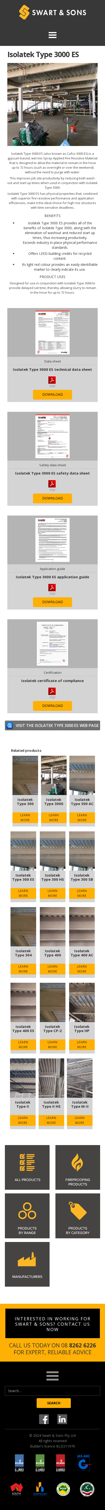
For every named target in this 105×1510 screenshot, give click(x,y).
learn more (25, 817)
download (52, 394)
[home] (52, 12)
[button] (52, 35)
